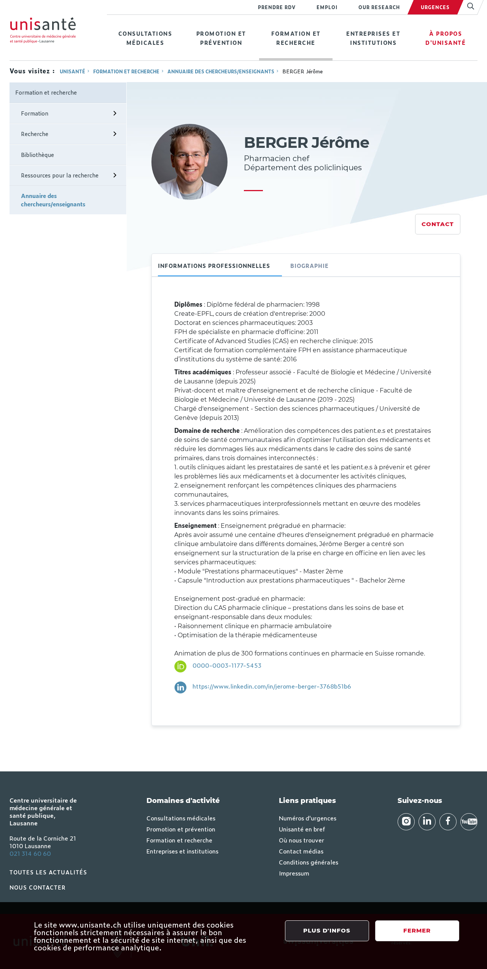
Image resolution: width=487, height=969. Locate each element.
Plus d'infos (326, 930)
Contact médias (301, 850)
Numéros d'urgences (307, 817)
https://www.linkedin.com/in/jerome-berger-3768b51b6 (272, 685)
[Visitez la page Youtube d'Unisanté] (468, 821)
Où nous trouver (301, 839)
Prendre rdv (277, 7)
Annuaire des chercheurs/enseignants (220, 71)
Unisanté (72, 71)
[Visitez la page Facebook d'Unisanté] (448, 821)
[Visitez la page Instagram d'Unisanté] (406, 821)
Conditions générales (308, 861)
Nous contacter (38, 887)
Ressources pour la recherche (60, 175)
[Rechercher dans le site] (467, 7)
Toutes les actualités (48, 872)
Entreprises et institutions (373, 37)
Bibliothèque (37, 154)
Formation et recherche (296, 37)
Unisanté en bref (302, 828)
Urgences (435, 7)
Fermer (417, 930)
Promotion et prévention (221, 37)
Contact (438, 224)
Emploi (327, 7)
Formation (34, 113)
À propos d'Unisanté (445, 37)
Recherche (34, 133)
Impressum (294, 872)
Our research (379, 7)
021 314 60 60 (30, 853)
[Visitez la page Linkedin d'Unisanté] (427, 821)
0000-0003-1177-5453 (227, 665)
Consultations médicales (145, 37)
